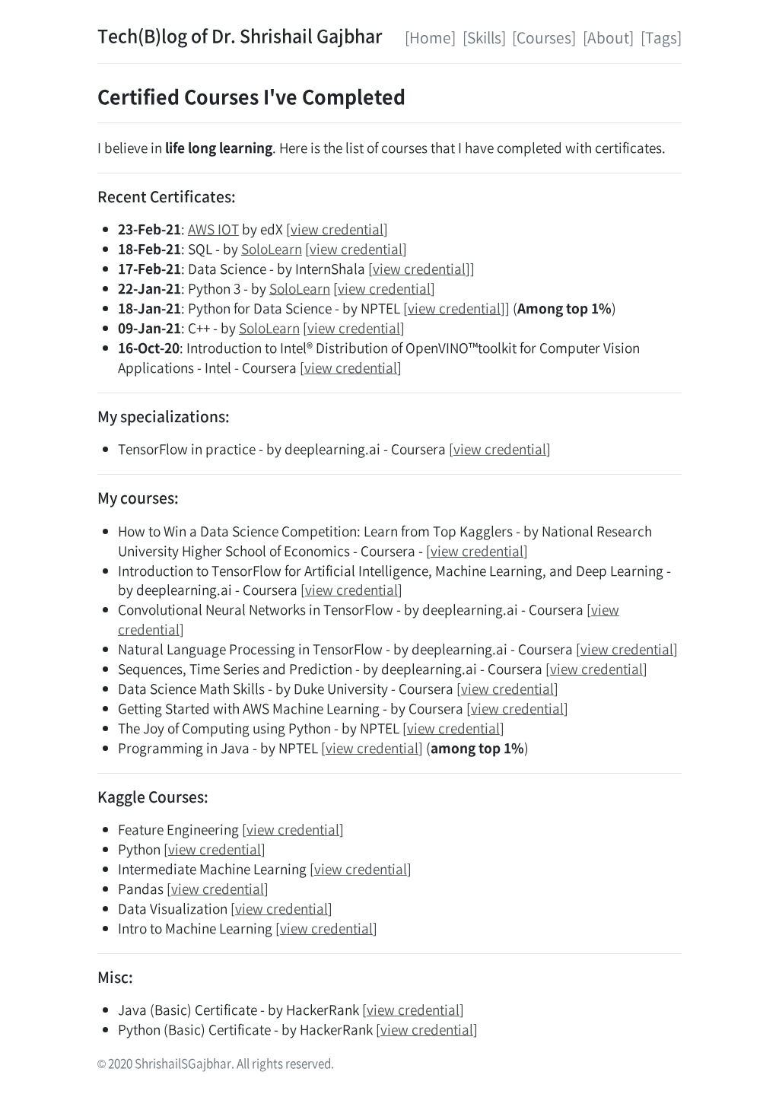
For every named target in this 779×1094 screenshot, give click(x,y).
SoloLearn (271, 249)
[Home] (430, 37)
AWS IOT (213, 229)
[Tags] (661, 37)
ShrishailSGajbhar (183, 1063)
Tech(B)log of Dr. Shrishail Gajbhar (239, 35)
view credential (337, 229)
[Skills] (484, 37)
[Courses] (544, 37)
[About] (608, 37)
